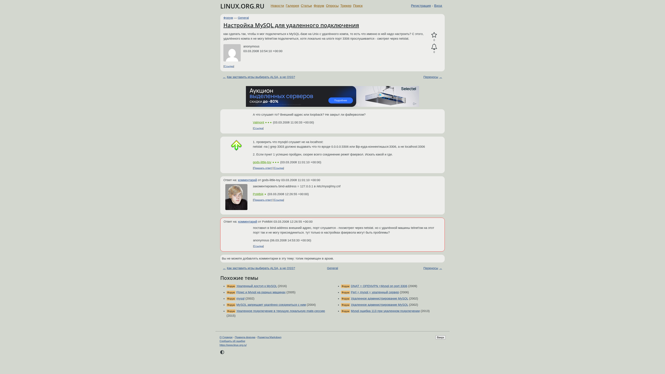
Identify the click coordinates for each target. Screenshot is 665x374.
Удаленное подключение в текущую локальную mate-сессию (280, 311)
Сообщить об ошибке (232, 341)
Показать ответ (263, 168)
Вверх (440, 337)
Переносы (430, 77)
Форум (319, 6)
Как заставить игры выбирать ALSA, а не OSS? (261, 77)
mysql (240, 298)
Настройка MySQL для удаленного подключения (291, 25)
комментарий (247, 180)
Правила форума (245, 337)
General (243, 18)
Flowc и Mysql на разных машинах (261, 292)
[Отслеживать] (434, 46)
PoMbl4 (258, 194)
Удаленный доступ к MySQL (256, 286)
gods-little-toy (262, 162)
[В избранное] (434, 35)
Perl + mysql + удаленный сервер (375, 292)
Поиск (358, 6)
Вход (438, 6)
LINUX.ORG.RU (242, 6)
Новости (277, 6)
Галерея (292, 6)
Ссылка (228, 66)
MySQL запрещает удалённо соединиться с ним (271, 304)
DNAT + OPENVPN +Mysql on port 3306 (379, 286)
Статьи (306, 6)
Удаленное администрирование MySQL (379, 298)
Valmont (258, 122)
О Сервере (226, 337)
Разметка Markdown (269, 337)
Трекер (345, 6)
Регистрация (421, 6)
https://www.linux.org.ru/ (233, 345)
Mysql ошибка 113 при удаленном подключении (385, 311)
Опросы (332, 6)
